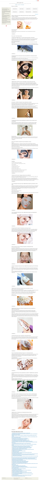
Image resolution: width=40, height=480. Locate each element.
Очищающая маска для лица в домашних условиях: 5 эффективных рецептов (25, 372)
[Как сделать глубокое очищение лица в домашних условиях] (25, 113)
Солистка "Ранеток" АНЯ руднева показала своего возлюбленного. (20, 438)
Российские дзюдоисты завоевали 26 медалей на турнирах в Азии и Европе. (21, 446)
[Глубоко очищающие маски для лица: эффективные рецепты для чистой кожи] (25, 279)
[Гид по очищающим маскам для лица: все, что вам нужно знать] (25, 365)
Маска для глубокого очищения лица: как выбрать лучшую (21, 141)
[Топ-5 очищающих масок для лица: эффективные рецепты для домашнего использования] (25, 219)
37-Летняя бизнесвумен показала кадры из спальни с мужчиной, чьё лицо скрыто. (21, 475)
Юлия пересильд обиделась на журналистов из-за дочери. (19, 460)
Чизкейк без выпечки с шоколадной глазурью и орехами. (18, 450)
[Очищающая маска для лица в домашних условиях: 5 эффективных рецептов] (25, 386)
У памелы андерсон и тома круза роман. (17, 455)
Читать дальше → (13, 53)
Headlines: (13, 161)
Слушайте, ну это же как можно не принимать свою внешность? (19, 466)
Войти (36, 0)
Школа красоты (20, 2)
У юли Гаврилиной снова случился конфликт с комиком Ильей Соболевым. (21, 440)
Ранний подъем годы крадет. (15, 451)
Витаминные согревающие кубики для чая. (17, 470)
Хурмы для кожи (28, 8)
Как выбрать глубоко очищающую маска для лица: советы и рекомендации (24, 393)
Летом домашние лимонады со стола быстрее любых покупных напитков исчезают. (22, 452)
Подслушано (22, 4)
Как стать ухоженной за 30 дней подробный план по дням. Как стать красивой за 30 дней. (6, 16)
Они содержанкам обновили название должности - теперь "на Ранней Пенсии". (21, 443)
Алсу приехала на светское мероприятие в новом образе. (19, 468)
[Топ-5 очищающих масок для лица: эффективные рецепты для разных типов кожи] (25, 201)
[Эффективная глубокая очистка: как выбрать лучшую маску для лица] (25, 94)
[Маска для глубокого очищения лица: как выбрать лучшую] (25, 154)
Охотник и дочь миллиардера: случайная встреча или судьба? (19, 471)
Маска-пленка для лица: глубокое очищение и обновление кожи (22, 246)
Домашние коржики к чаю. (15, 474)
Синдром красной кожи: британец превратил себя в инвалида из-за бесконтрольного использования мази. (24, 457)
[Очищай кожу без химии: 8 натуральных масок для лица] (25, 238)
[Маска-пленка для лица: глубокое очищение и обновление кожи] (25, 257)
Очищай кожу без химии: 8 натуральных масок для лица (21, 228)
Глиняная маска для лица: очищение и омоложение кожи (21, 335)
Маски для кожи (15, 8)
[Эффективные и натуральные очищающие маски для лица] (25, 424)
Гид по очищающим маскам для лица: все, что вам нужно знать (22, 352)
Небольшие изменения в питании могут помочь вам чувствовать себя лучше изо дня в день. (23, 449)
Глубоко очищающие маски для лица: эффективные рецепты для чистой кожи (25, 265)
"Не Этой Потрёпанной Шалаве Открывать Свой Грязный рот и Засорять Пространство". (22, 473)
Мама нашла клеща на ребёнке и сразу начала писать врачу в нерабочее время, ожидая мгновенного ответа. (25, 453)
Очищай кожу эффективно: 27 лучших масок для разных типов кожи (23, 37)
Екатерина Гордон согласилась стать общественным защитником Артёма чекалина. (22, 472)
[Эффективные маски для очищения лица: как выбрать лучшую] (25, 300)
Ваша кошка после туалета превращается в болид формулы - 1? (19, 462)
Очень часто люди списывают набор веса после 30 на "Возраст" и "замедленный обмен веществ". (23, 458)
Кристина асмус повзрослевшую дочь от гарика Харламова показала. (20, 461)
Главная (16, 4)
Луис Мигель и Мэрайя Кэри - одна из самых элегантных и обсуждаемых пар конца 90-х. (22, 441)
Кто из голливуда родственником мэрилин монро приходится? (19, 439)
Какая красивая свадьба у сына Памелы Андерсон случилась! (19, 448)
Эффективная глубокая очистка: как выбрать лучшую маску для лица (23, 81)
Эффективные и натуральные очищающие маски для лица (22, 412)
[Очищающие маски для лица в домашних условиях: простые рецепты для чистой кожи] (25, 130)
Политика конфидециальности (16, 478)
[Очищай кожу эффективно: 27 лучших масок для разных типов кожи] (25, 49)
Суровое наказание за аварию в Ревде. (17, 469)
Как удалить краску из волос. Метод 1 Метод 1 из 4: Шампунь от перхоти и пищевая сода (6, 22)
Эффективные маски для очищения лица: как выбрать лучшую (22, 288)
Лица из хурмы (21, 8)
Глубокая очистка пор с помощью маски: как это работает (21, 175)
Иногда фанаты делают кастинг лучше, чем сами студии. (18, 465)
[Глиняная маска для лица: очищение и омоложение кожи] (25, 345)
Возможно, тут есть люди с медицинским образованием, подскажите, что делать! (21, 447)
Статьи (19, 4)
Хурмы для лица (35, 8)
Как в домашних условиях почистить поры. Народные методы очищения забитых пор (6, 12)
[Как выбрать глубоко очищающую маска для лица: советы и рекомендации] (25, 404)
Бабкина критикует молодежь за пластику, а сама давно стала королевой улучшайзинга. (22, 445)
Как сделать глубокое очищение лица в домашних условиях (22, 102)
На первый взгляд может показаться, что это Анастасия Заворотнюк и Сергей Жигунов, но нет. (23, 454)
